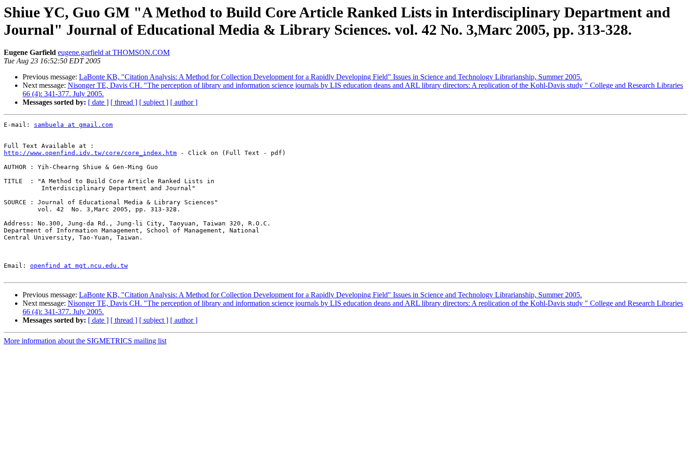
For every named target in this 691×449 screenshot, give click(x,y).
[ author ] (183, 102)
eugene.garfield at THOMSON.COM (114, 52)
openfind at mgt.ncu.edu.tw (79, 265)
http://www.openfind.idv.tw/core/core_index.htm (90, 152)
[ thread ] (123, 102)
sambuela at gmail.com (73, 124)
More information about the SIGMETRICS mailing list (85, 341)
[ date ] (98, 102)
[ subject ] (153, 102)
